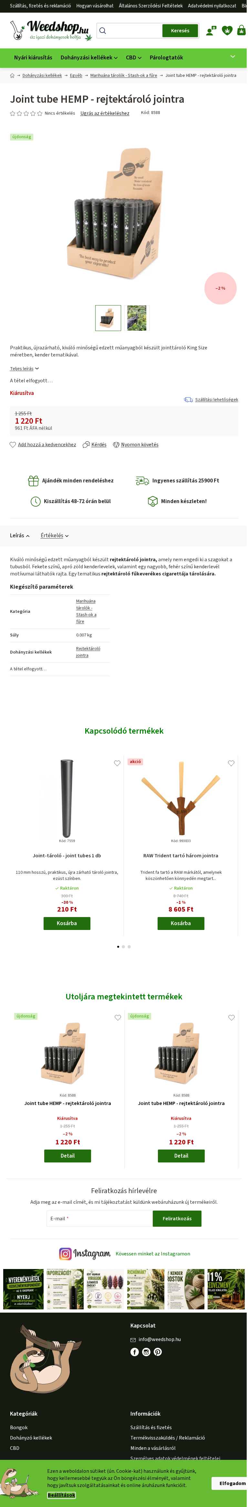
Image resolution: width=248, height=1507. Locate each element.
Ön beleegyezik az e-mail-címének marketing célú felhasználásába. (123, 807)
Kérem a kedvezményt (123, 789)
